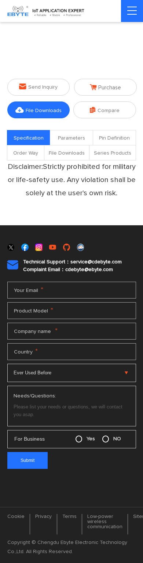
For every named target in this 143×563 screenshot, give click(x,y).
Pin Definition (114, 138)
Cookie (16, 516)
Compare (105, 110)
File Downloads (38, 110)
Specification (29, 138)
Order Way (25, 153)
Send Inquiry (38, 87)
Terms (69, 516)
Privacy (43, 516)
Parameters (71, 138)
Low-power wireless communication (104, 521)
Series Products (112, 153)
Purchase (105, 87)
